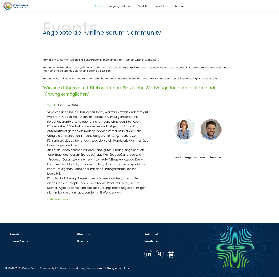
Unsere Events (19, 241)
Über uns (82, 241)
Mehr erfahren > (57, 199)
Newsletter (151, 241)
